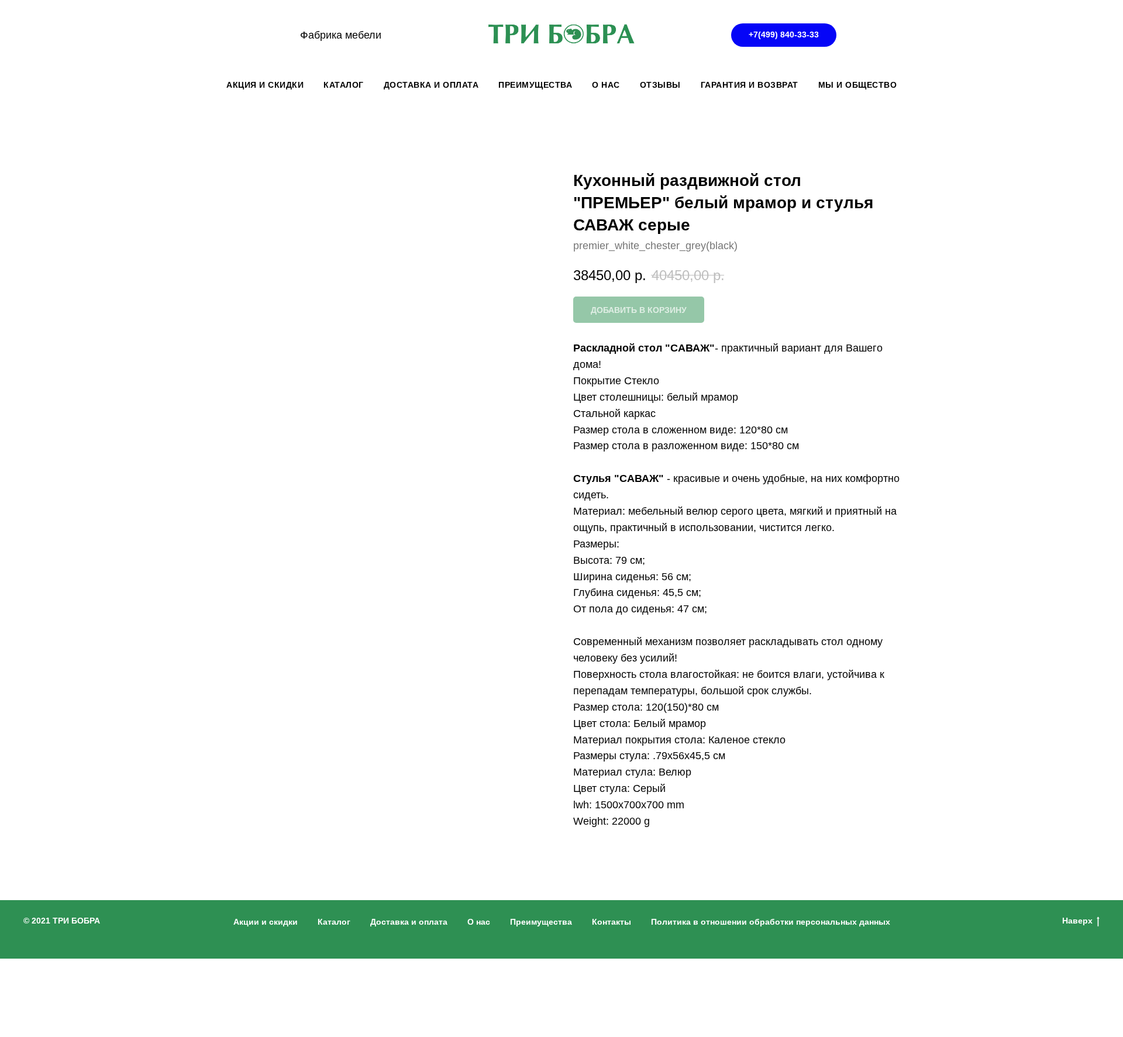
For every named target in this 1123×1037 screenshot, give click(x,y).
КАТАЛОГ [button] (343, 84)
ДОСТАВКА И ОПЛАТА (431, 84)
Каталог (334, 921)
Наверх (1077, 920)
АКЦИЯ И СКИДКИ (265, 84)
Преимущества (541, 921)
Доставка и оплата (408, 921)
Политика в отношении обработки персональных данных (770, 921)
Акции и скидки (265, 921)
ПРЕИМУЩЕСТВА (535, 84)
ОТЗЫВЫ (660, 84)
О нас (478, 921)
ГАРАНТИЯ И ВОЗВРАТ (749, 84)
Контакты (611, 921)
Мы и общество (857, 84)
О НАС (606, 84)
